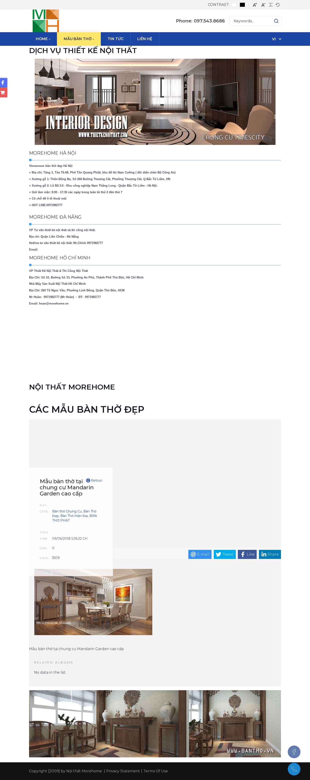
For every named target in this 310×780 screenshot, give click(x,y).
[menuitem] (43, 39)
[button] (271, 21)
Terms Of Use (155, 771)
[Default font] (277, 4)
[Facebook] (294, 752)
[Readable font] (270, 4)
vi (274, 39)
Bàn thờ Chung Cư (67, 511)
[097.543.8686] (294, 769)
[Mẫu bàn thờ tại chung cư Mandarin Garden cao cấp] (93, 602)
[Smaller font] (263, 5)
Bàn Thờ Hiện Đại (74, 516)
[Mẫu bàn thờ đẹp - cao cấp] (45, 21)
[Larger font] (255, 5)
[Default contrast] (234, 5)
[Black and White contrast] (242, 5)
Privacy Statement (123, 771)
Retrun (96, 480)
